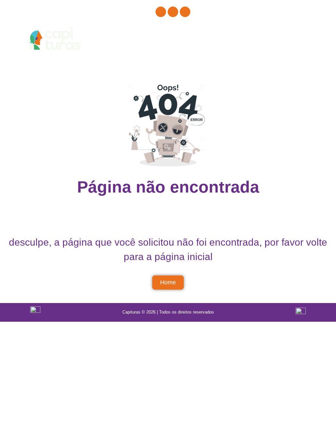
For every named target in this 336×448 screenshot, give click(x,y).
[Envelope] (185, 12)
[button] (311, 38)
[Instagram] (161, 12)
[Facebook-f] (173, 12)
